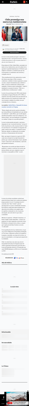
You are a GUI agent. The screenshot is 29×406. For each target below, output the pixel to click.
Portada (12, 16)
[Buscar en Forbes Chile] (26, 2)
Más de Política (7, 262)
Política (17, 16)
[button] (27, 391)
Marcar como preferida (14, 52)
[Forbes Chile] (13, 2)
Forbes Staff (8, 24)
